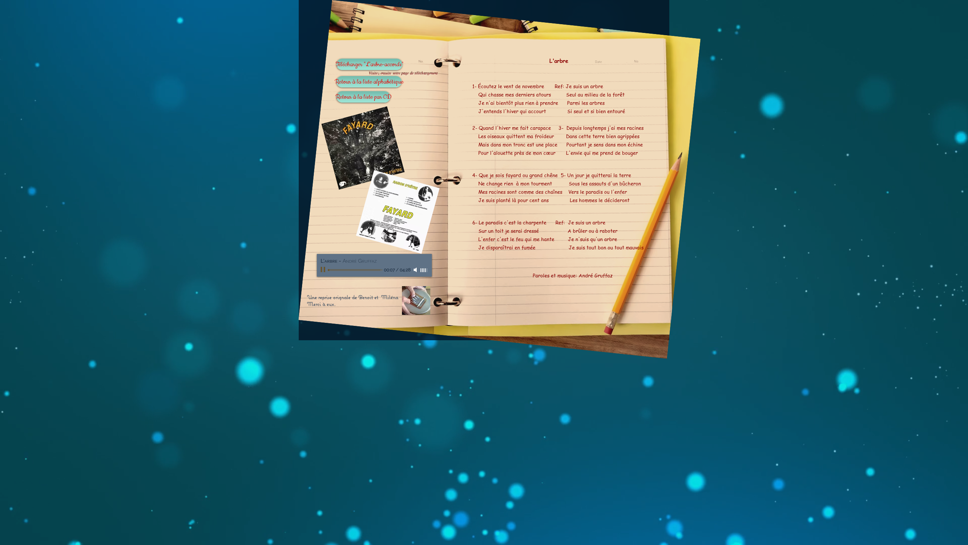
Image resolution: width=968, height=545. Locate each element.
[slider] (424, 270)
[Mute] (416, 270)
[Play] (324, 270)
